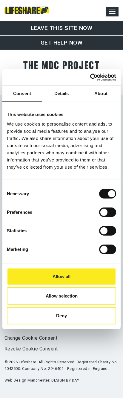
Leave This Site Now (61, 28)
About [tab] (100, 93)
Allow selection (62, 295)
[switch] (107, 212)
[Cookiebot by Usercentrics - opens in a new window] (90, 77)
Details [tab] (61, 93)
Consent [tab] (22, 93)
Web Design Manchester (26, 380)
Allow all (61, 276)
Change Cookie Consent (30, 338)
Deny (61, 315)
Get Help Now (62, 42)
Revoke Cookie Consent (31, 349)
